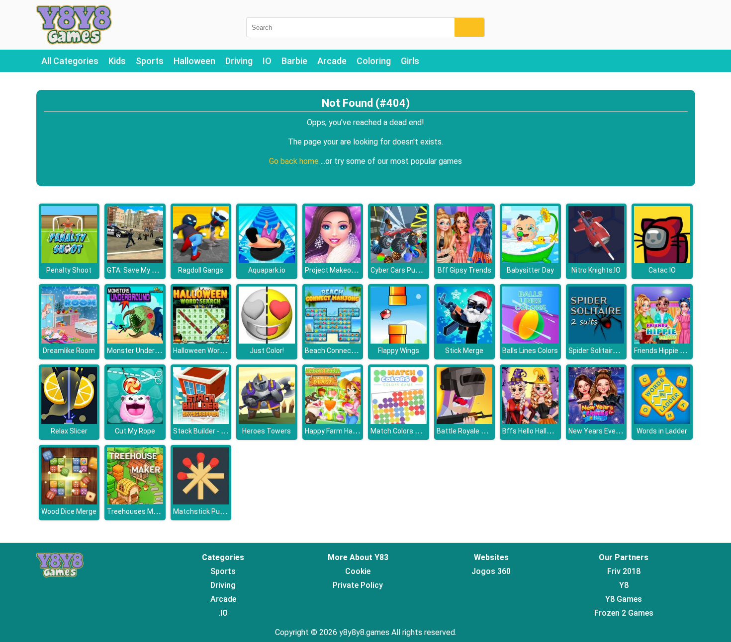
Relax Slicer (69, 431)
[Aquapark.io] (267, 260)
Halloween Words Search (212, 351)
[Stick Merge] (465, 341)
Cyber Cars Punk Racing (408, 270)
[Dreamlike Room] (69, 341)
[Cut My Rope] (135, 421)
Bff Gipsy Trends (464, 270)
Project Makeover (333, 270)
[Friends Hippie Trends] (662, 341)
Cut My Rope (135, 431)
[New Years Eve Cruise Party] (596, 421)
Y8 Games (623, 599)
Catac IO (662, 270)
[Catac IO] (662, 260)
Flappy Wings (398, 351)
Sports (150, 61)
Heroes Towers (266, 431)
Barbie (294, 61)
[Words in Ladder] (662, 421)
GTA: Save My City (135, 270)
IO (267, 61)
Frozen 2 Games (623, 613)
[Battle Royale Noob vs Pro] (465, 421)
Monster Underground (142, 351)
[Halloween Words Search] (201, 341)
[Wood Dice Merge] (69, 502)
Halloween (194, 61)
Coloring (374, 61)
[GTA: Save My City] (135, 260)
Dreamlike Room (69, 351)
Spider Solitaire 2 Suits (604, 351)
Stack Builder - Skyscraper (215, 431)
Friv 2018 (623, 571)
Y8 (624, 585)
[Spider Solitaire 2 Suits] (596, 341)
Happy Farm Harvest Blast (346, 431)
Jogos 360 (491, 571)
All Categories (69, 61)
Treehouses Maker (137, 511)
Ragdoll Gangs (200, 270)
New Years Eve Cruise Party (612, 431)
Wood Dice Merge (68, 511)
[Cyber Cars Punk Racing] (398, 260)
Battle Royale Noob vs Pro (478, 431)
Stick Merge (464, 351)
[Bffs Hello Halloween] (530, 421)
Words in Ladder (662, 431)
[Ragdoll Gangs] (201, 260)
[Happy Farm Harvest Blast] (333, 421)
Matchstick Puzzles (205, 511)
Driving (239, 61)
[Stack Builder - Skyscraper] (201, 421)
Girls (410, 61)
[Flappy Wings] (398, 341)
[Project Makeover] (333, 260)
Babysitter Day (530, 270)
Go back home (295, 161)
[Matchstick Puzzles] (201, 502)
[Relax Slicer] (69, 421)
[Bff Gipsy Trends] (465, 260)
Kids (117, 61)
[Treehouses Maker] (135, 502)
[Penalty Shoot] (69, 260)
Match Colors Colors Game (413, 431)
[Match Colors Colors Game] (398, 421)
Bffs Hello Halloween (535, 431)
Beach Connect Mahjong (344, 351)
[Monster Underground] (135, 341)
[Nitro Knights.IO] (596, 260)
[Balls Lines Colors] (530, 341)
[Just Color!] (267, 341)
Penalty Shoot (68, 270)
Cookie (357, 571)
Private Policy (358, 585)
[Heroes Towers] (267, 421)
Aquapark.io (266, 270)
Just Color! (267, 351)
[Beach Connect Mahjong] (333, 341)
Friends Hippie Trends (668, 351)
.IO (223, 613)
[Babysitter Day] (530, 260)
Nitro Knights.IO (596, 270)
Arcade (332, 61)
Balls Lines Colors (530, 351)
